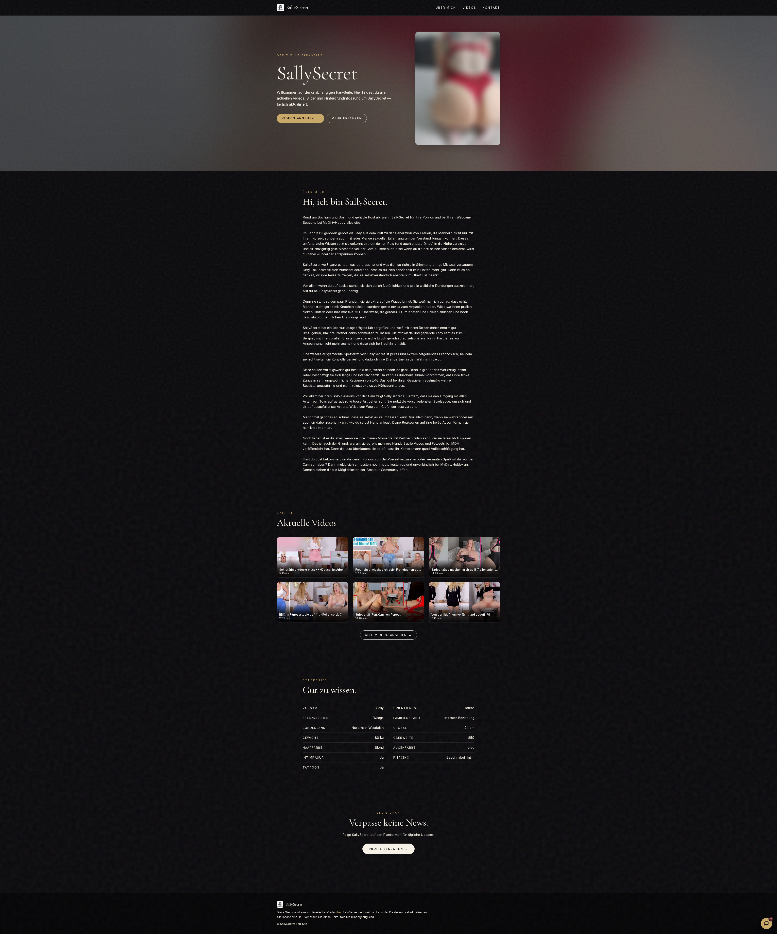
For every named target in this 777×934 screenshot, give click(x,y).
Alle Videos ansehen (388, 635)
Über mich (446, 7)
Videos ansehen (300, 118)
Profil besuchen (388, 848)
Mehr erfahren (347, 118)
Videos (469, 7)
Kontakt (491, 7)
